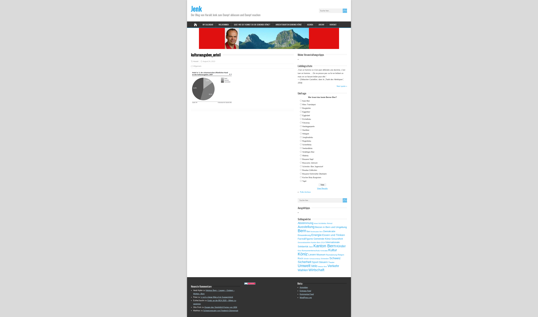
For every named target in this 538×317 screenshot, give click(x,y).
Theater (331, 262)
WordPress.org (306, 298)
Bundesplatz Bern (317, 231)
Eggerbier (306, 112)
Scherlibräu (306, 145)
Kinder (341, 246)
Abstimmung (305, 223)
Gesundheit (337, 239)
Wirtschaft (316, 270)
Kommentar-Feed (307, 294)
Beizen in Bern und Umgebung (331, 227)
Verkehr (333, 266)
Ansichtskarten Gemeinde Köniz (289, 24)
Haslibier (305, 130)
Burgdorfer (306, 108)
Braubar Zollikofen (309, 170)
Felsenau (306, 123)
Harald (195, 61)
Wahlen (303, 270)
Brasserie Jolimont (309, 163)
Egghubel (306, 115)
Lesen (312, 254)
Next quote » (342, 86)
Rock (300, 258)
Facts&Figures (305, 238)
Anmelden (304, 287)
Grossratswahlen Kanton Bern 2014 (311, 243)
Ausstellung (306, 227)
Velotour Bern (322, 266)
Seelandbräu (307, 148)
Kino (299, 251)
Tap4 (304, 181)
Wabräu (305, 156)
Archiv (321, 24)
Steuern (323, 262)
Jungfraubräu (307, 137)
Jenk (196, 8)
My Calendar (208, 24)
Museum (320, 254)
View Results (322, 188)
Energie (316, 234)
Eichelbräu (306, 119)
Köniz (303, 254)
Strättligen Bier (308, 152)
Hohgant (305, 134)
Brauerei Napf (307, 159)
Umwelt (304, 266)
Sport (315, 262)
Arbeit (316, 223)
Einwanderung (304, 235)
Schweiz (335, 258)
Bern (302, 230)
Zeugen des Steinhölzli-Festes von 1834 (220, 307)
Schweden (325, 259)
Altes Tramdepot (309, 105)
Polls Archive (305, 192)
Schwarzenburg (314, 258)
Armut (329, 223)
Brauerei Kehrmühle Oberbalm (314, 174)
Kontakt (333, 24)
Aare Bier (306, 101)
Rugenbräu (306, 141)
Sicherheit (304, 262)
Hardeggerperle (308, 126)
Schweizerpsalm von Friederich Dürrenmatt (220, 311)
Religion (341, 255)
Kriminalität (324, 250)
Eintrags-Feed (305, 291)
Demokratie (329, 231)
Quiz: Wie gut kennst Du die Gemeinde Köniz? (252, 24)
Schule (306, 259)
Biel (308, 231)
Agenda (310, 24)
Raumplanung (331, 255)
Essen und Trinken (333, 235)
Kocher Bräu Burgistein (311, 177)
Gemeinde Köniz (322, 238)
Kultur (332, 250)
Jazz (311, 247)
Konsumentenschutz (311, 251)
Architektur (322, 223)
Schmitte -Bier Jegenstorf (312, 167)
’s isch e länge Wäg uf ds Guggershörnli (217, 297)
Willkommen (224, 24)
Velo (314, 266)
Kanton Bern (324, 246)
